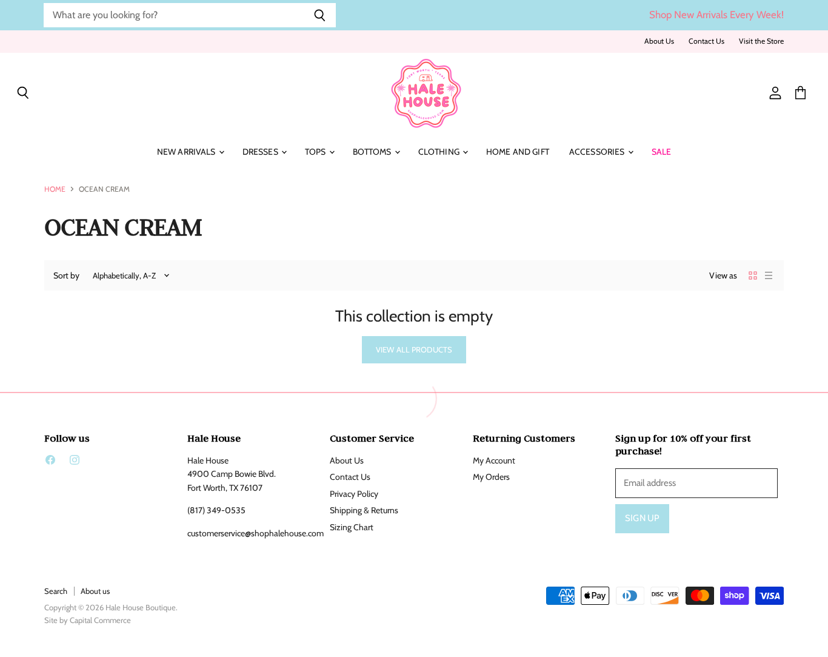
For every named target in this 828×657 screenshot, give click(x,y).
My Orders (491, 476)
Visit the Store (761, 41)
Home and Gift (517, 151)
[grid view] (753, 275)
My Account (494, 460)
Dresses (261, 151)
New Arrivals (187, 151)
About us (95, 591)
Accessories (598, 151)
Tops (316, 151)
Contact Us (706, 41)
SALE (662, 151)
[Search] (320, 15)
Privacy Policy (354, 493)
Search (55, 591)
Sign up (642, 518)
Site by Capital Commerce (87, 620)
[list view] (769, 275)
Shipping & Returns (364, 510)
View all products (414, 349)
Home (54, 189)
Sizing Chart (351, 527)
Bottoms (373, 151)
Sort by (66, 275)
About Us (659, 41)
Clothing (439, 151)
